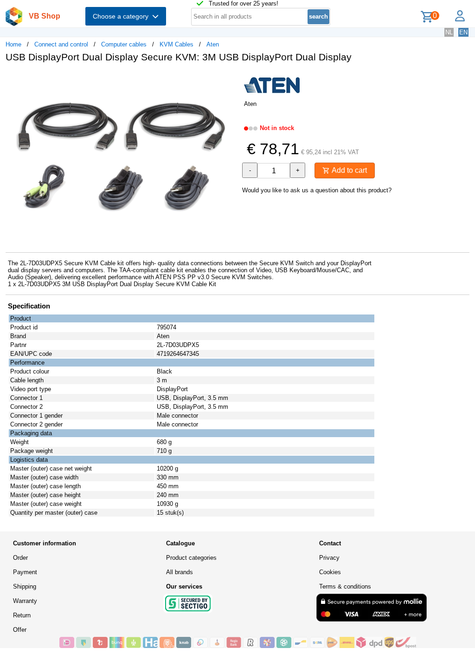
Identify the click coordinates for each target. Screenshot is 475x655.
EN (463, 32)
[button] (229, 79)
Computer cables (124, 44)
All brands (179, 572)
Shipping (24, 586)
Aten (212, 44)
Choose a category (122, 16)
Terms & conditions (345, 586)
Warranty (25, 600)
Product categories (191, 557)
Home (13, 44)
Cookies (330, 572)
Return (22, 615)
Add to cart (348, 170)
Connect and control (61, 44)
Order (20, 557)
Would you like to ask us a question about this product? (317, 190)
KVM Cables (176, 44)
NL (449, 32)
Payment (25, 572)
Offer (19, 629)
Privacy (329, 557)
